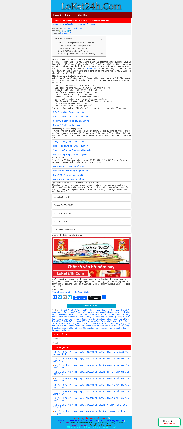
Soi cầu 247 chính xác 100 (73, 321)
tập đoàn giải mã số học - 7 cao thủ (106, 328)
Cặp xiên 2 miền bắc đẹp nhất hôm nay (70, 117)
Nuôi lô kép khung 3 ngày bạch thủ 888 (70, 146)
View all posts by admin (62, 292)
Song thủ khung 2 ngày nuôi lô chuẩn (69, 141)
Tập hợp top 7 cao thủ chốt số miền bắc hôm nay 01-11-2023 (81, 54)
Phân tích (68, 20)
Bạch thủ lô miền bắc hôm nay (66, 125)
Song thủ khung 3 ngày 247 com (76, 328)
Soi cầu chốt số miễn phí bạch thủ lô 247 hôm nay (75, 43)
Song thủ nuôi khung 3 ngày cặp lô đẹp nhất (72, 150)
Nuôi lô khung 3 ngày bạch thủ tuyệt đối (70, 155)
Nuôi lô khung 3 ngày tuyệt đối (82, 319)
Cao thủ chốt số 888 (104, 312)
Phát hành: (57, 28)
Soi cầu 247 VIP (93, 323)
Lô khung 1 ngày (83, 317)
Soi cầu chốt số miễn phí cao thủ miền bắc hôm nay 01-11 (74, 24)
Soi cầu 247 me (93, 321)
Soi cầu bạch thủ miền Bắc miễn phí (100, 326)
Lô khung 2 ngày (99, 317)
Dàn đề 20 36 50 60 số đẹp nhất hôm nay (74, 51)
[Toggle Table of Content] (100, 39)
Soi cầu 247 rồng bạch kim (73, 323)
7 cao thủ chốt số (68, 310)
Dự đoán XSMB (82, 292)
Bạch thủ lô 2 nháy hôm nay (89, 310)
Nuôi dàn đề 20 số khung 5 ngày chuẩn (70, 171)
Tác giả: (56, 33)
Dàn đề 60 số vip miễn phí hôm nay (68, 166)
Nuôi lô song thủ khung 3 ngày (109, 319)
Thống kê (69, 15)
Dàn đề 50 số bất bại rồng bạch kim (68, 175)
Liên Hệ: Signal (169, 422)
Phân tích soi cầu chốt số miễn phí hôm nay (75, 46)
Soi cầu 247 (65, 33)
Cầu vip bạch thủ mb (112, 314)
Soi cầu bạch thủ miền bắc (72, 326)
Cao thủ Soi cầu (95, 314)
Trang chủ (57, 15)
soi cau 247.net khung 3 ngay (113, 323)
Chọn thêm (82, 15)
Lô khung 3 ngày (114, 317)
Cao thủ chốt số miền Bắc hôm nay (71, 314)
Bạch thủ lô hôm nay (111, 310)
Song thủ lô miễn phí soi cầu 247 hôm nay (71, 121)
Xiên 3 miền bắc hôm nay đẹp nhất (68, 112)
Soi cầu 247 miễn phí (72, 28)
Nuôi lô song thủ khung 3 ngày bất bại (73, 48)
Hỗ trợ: (55, 31)
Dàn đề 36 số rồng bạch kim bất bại (68, 179)
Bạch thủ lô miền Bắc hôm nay (80, 312)
